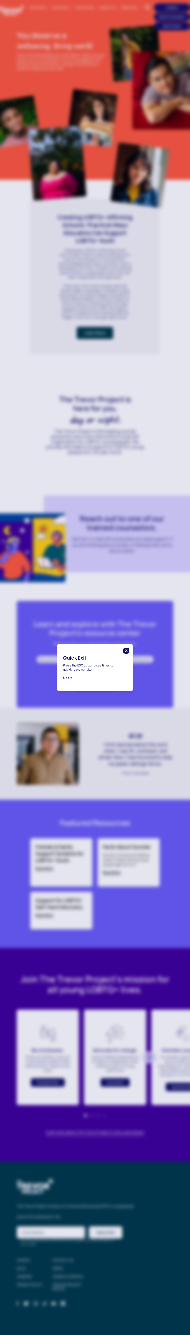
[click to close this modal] (126, 651)
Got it (67, 678)
